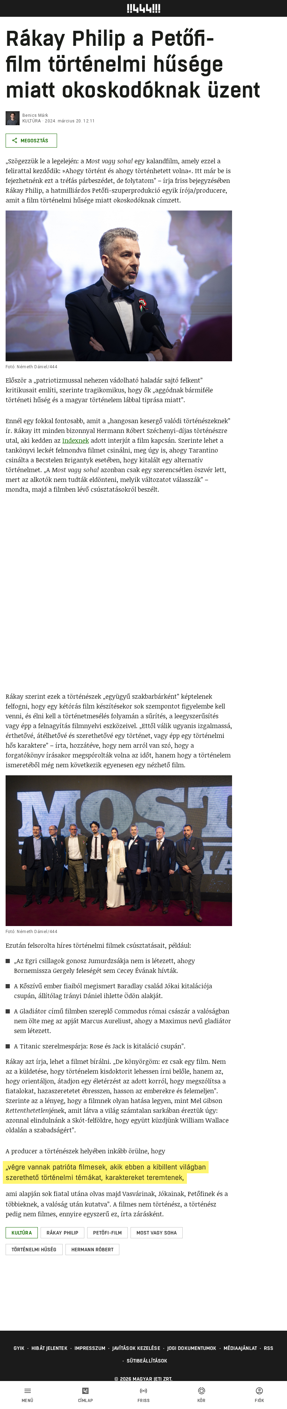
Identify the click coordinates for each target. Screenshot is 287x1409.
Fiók (259, 1400)
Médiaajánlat (240, 1348)
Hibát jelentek (49, 1348)
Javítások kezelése (136, 1348)
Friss (144, 1400)
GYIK (19, 1348)
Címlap (85, 1400)
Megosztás (34, 140)
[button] (22, 1232)
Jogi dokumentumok (192, 1348)
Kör (201, 1400)
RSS (268, 1348)
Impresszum (90, 1348)
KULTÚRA (31, 121)
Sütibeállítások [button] (147, 1361)
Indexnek (75, 440)
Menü (28, 1400)
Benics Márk (35, 115)
